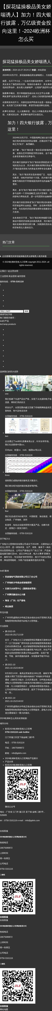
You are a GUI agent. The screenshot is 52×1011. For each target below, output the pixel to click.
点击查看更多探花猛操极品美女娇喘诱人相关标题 (24, 256)
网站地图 (4, 1009)
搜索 (26, 311)
